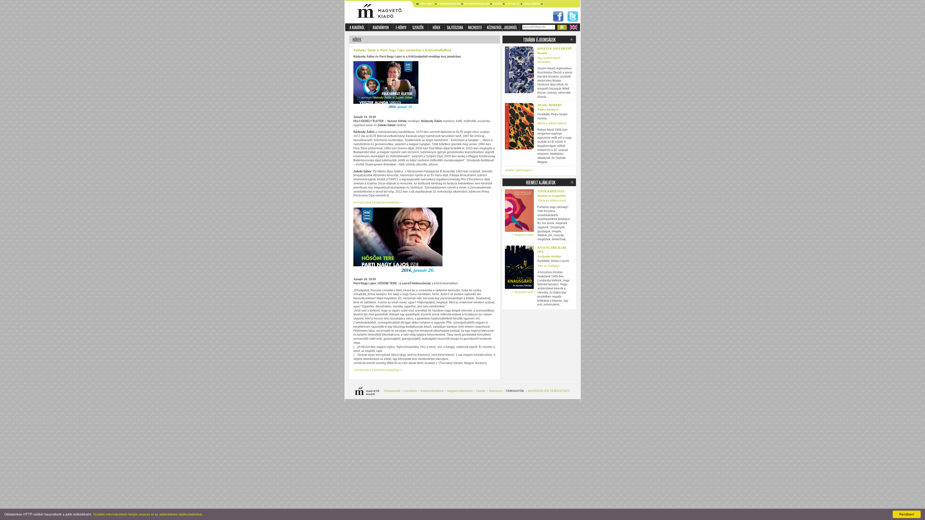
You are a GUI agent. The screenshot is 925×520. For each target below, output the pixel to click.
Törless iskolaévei (548, 109)
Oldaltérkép (531, 4)
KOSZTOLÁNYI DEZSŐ (554, 48)
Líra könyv (427, 4)
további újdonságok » (519, 170)
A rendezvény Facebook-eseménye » (377, 202)
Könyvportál (392, 391)
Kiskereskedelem (449, 4)
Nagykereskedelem (476, 4)
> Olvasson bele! (523, 235)
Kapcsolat (513, 4)
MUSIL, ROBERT (549, 105)
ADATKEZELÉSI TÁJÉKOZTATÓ (548, 391)
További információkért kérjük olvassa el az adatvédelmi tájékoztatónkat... (149, 514)
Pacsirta (542, 53)
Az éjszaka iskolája (549, 256)
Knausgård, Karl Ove (552, 249)
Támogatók (515, 391)
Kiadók (497, 4)
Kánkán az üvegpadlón (551, 196)
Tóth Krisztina (551, 191)
